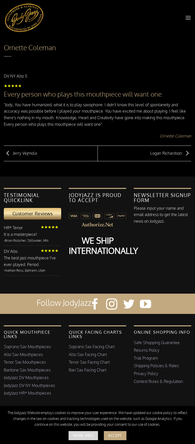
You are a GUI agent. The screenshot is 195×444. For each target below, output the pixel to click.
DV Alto (11, 251)
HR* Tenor (13, 227)
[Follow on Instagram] (111, 305)
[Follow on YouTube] (145, 305)
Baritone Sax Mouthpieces (27, 369)
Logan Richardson (166, 152)
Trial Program (146, 358)
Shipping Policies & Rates (156, 365)
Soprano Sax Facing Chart (92, 346)
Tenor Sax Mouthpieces (25, 362)
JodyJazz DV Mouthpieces (26, 377)
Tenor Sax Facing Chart (89, 362)
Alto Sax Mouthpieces (23, 354)
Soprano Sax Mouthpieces (27, 346)
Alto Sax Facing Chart (88, 354)
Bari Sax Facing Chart (87, 369)
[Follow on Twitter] (128, 305)
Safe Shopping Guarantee (157, 342)
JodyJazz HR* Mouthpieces (27, 393)
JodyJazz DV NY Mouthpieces (29, 385)
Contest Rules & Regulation (158, 381)
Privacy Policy (146, 373)
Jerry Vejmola (24, 152)
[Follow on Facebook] (95, 305)
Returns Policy (146, 350)
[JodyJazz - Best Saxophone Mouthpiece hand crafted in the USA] (25, 17)
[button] (188, 17)
